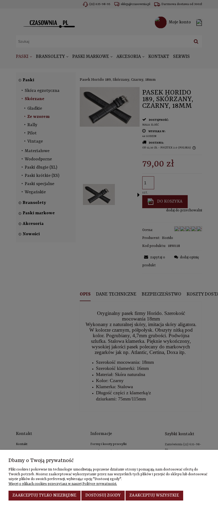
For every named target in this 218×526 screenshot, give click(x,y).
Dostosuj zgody (103, 495)
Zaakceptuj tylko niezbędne (44, 495)
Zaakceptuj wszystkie (154, 495)
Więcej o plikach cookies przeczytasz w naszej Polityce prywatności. (63, 484)
